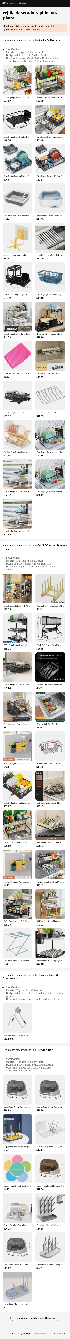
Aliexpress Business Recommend (50, 1333)
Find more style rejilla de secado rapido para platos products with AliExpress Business (30, 28)
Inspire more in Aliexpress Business (35, 1318)
